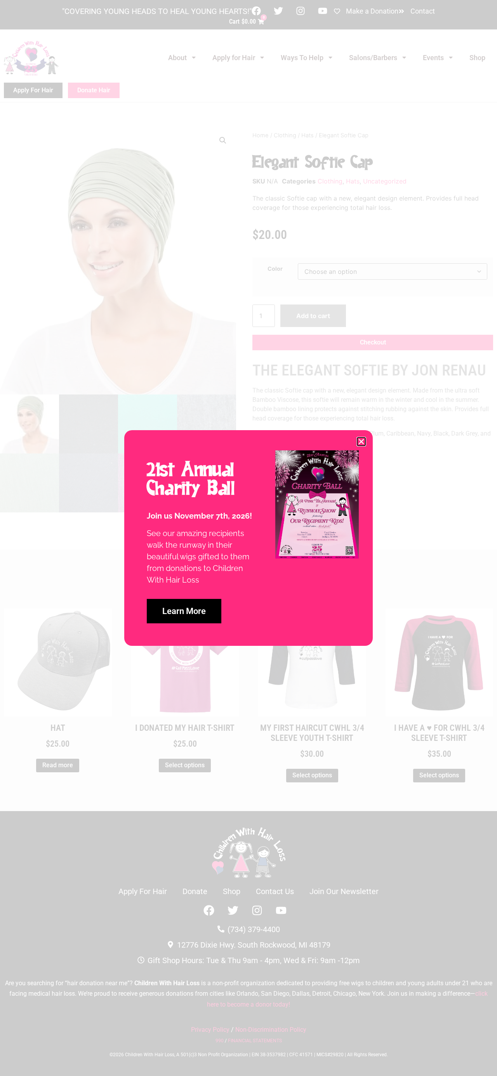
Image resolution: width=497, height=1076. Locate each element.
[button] (361, 441)
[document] (248, 538)
